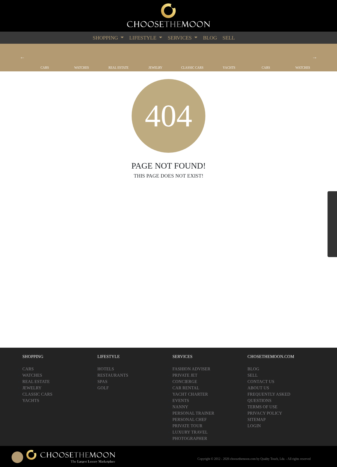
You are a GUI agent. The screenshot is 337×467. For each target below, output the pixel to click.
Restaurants (112, 375)
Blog (210, 38)
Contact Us (260, 381)
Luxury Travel (190, 432)
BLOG (253, 369)
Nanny (180, 407)
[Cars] (44, 54)
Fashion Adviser (191, 369)
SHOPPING (106, 38)
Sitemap (256, 419)
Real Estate (118, 68)
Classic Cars (192, 68)
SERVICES (180, 38)
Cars (45, 68)
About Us (258, 388)
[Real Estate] (118, 54)
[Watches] (81, 54)
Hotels (105, 369)
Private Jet (184, 375)
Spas (102, 381)
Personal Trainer (193, 413)
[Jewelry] (155, 54)
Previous (22, 57)
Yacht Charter (190, 394)
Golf (103, 388)
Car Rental (185, 388)
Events (180, 400)
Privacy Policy (264, 413)
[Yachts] (229, 54)
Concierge (184, 381)
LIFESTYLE (143, 38)
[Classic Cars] (192, 54)
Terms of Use (262, 407)
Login (254, 426)
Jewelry (155, 68)
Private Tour (187, 426)
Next (314, 57)
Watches (81, 68)
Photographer (189, 438)
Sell (228, 38)
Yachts (229, 68)
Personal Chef (189, 419)
